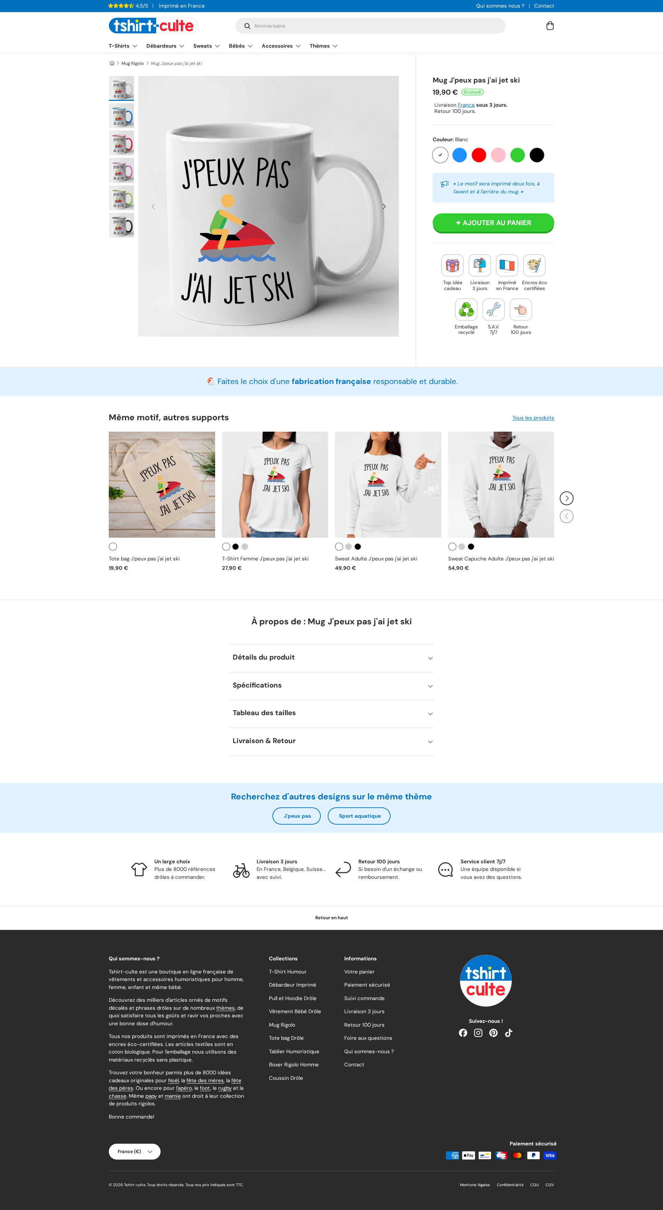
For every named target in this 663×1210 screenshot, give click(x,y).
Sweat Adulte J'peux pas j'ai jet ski (376, 558)
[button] (550, 25)
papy (151, 1096)
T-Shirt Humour (288, 971)
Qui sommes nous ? (500, 5)
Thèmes (320, 45)
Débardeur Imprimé (292, 984)
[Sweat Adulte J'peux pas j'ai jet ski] (388, 485)
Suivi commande (364, 998)
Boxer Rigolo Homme (294, 1064)
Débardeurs (161, 45)
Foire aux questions (368, 1038)
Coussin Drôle (286, 1078)
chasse (117, 1096)
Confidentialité (510, 1184)
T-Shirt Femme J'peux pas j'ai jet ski (265, 558)
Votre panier (359, 971)
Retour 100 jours (364, 1024)
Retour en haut (331, 918)
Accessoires (277, 45)
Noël (173, 1080)
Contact (544, 5)
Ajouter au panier (497, 222)
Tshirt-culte (134, 1184)
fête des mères (205, 1080)
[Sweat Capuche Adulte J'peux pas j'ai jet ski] (501, 485)
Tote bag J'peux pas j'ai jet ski (144, 558)
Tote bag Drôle (286, 1038)
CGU (534, 1184)
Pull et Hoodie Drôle (293, 998)
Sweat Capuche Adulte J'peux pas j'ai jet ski (501, 558)
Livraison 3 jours (364, 1011)
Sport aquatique (360, 816)
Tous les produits (533, 417)
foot (205, 1088)
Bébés (237, 45)
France (466, 105)
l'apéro (184, 1088)
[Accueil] (112, 63)
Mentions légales (475, 1184)
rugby (225, 1088)
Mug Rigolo (133, 63)
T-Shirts (119, 45)
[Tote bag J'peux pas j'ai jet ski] (162, 485)
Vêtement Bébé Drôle (295, 1011)
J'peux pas (297, 816)
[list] (268, 206)
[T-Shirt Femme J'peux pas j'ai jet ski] (275, 485)
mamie (173, 1096)
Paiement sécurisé (367, 984)
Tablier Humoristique (294, 1051)
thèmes (225, 1008)
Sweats (202, 45)
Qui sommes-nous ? (369, 1051)
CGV (550, 1184)
